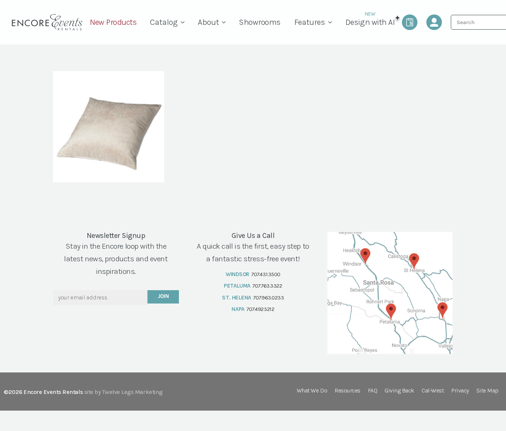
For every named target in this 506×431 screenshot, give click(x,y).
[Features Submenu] (332, 22)
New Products (113, 22)
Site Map (487, 391)
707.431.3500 (265, 274)
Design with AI (370, 22)
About (208, 22)
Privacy (460, 391)
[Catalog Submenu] (184, 22)
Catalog (164, 22)
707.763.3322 (267, 285)
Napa (238, 309)
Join (163, 296)
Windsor (237, 274)
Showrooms (260, 22)
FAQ (372, 391)
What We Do (312, 391)
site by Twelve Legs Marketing (123, 391)
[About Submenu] (225, 22)
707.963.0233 (268, 297)
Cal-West (433, 391)
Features (309, 22)
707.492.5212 (260, 309)
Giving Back (399, 391)
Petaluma (237, 285)
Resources (347, 391)
